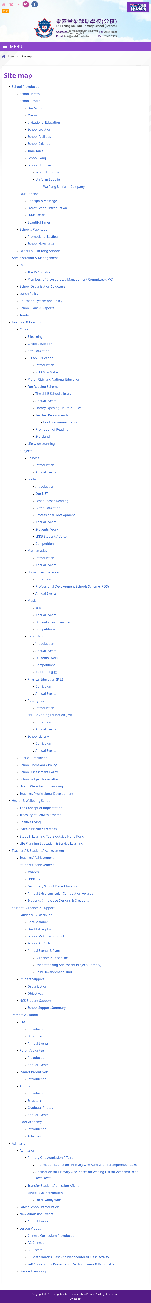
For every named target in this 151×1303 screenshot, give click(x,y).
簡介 (38, 608)
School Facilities (39, 136)
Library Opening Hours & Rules (58, 408)
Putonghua (36, 700)
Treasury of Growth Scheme (40, 815)
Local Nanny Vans (48, 1200)
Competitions (45, 629)
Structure (35, 1036)
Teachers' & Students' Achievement (38, 850)
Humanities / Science (43, 572)
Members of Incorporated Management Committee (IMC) (70, 279)
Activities (34, 1136)
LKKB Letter (36, 215)
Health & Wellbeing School (31, 800)
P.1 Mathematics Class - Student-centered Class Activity (68, 1257)
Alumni (25, 1086)
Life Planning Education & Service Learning (51, 843)
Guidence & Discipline (51, 958)
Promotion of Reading (51, 429)
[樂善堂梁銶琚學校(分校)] (75, 37)
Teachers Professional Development (46, 793)
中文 (5, 11)
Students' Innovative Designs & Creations (58, 900)
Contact (11, 4)
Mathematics (37, 551)
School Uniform (39, 165)
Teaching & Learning (27, 322)
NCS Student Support (35, 1000)
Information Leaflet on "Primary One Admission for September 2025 (86, 1165)
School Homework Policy (38, 765)
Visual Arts (35, 636)
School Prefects (39, 943)
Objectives (35, 993)
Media (32, 115)
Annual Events (45, 401)
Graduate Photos (40, 1107)
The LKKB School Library (53, 393)
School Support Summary (47, 1007)
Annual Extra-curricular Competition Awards (60, 893)
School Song (37, 158)
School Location (39, 129)
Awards (33, 872)
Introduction (44, 365)
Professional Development (55, 515)
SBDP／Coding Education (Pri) (50, 715)
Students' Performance (52, 622)
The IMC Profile (39, 272)
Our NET (41, 493)
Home (4, 4)
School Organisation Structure (42, 286)
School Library (38, 736)
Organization (37, 986)
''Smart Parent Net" (34, 1072)
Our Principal (29, 194)
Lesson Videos (30, 1228)
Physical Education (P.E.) (45, 679)
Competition (44, 543)
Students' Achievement (37, 865)
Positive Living (30, 822)
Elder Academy (31, 1122)
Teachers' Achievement (37, 858)
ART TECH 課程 (46, 672)
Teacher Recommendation (55, 415)
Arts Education (38, 351)
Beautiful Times (39, 222)
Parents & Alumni (25, 1015)
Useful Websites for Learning (41, 786)
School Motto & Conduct (46, 936)
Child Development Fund (53, 972)
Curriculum (28, 329)
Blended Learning (33, 1271)
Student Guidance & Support (33, 908)
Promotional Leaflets (43, 236)
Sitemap (19, 4)
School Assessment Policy (39, 772)
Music (32, 600)
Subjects (26, 451)
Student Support (32, 979)
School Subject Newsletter (39, 779)
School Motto (30, 94)
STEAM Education (40, 358)
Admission (19, 1143)
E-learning (35, 336)
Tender (25, 315)
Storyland (42, 436)
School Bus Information (45, 1193)
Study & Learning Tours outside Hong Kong (52, 836)
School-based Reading (51, 501)
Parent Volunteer (32, 1050)
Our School (36, 108)
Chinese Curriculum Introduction (52, 1235)
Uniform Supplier (48, 179)
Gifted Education (40, 344)
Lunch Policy (29, 293)
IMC (23, 265)
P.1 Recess (35, 1250)
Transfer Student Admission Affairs (53, 1185)
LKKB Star (35, 879)
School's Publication (35, 229)
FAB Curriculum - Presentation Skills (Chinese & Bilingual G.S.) (73, 1264)
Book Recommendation (60, 422)
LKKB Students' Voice (51, 536)
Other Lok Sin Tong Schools (40, 251)
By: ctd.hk (75, 1298)
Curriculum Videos (33, 758)
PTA (22, 1022)
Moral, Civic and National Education (54, 379)
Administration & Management (35, 258)
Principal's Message (42, 201)
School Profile (30, 101)
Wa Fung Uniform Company (64, 186)
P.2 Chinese (36, 1242)
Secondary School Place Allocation (53, 886)
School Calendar (40, 143)
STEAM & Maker (47, 372)
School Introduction (26, 86)
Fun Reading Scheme (43, 386)
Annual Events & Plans (44, 950)
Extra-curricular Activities (38, 829)
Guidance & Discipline (36, 915)
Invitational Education (44, 122)
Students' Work (46, 529)
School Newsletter (41, 244)
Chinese (33, 458)
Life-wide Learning (41, 443)
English (33, 479)
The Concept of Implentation (41, 808)
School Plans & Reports (37, 308)
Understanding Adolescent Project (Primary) (68, 965)
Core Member (38, 922)
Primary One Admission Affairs (50, 1157)
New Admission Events (36, 1214)
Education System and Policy (41, 301)
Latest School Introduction (47, 208)
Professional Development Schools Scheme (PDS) (72, 586)
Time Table (35, 151)
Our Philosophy (39, 929)
